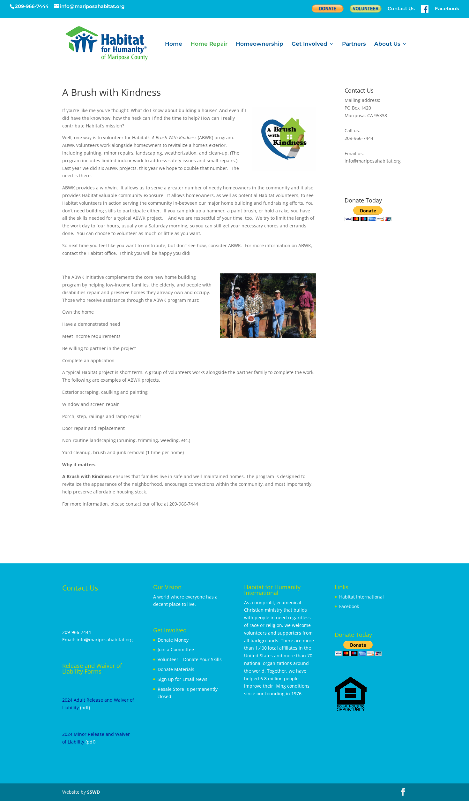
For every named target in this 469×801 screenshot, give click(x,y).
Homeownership (259, 44)
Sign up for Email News (182, 679)
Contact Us (401, 8)
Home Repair (208, 44)
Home (173, 44)
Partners (354, 44)
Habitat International (361, 597)
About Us (387, 44)
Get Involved (309, 44)
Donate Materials (176, 669)
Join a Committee (176, 649)
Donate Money (173, 640)
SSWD (93, 792)
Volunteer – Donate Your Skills (190, 659)
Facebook (349, 606)
